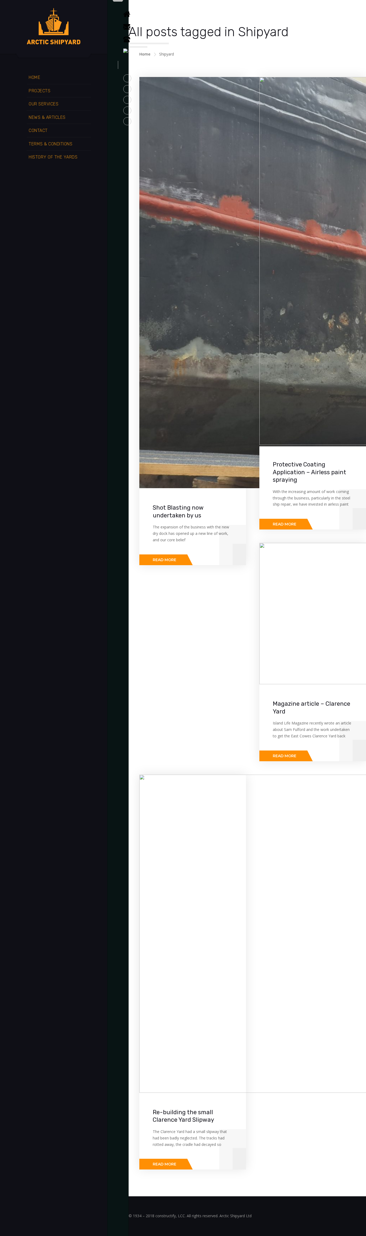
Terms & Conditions (50, 143)
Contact (38, 130)
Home (34, 77)
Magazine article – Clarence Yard (311, 707)
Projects (39, 90)
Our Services (43, 103)
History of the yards (53, 157)
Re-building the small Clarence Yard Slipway (183, 1116)
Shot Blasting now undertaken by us (178, 511)
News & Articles (47, 117)
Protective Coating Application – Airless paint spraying (309, 472)
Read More (164, 559)
